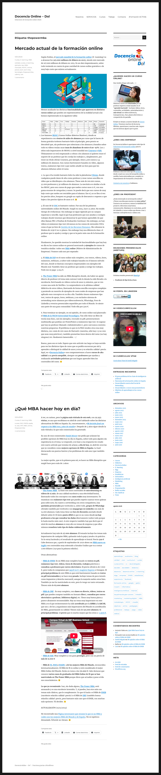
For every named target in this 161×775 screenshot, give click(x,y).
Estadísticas (119, 474)
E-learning (24, 60)
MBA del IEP (50, 258)
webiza (116, 613)
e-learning (30, 63)
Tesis (117, 495)
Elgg (116, 470)
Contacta (122, 17)
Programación (120, 488)
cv (126, 564)
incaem (117, 587)
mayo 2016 (119, 443)
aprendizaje (118, 556)
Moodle (117, 486)
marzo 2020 (119, 426)
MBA (67, 248)
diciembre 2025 (120, 408)
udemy (17, 74)
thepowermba (28, 72)
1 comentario (19, 77)
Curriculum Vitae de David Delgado (125, 361)
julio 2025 (118, 413)
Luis (116, 646)
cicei (123, 560)
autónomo (129, 556)
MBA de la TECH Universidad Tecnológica (61, 316)
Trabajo (111, 17)
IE (51, 665)
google (131, 583)
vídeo (140, 610)
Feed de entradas (121, 664)
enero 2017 (119, 436)
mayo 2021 (119, 422)
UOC (56, 206)
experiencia (118, 579)
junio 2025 (119, 415)
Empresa (118, 472)
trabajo (126, 610)
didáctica (135, 568)
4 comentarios (20, 431)
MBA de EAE (48, 656)
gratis (138, 583)
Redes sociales (120, 490)
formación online (120, 583)
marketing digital (130, 598)
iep (22, 65)
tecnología (18, 72)
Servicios (138, 172)
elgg (115, 575)
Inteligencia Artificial (122, 479)
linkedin (138, 594)
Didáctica (118, 463)
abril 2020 (118, 424)
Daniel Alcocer (72, 436)
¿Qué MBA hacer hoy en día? (47, 408)
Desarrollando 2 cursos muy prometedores (130, 388)
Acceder (118, 662)
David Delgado (120, 640)
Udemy (95, 175)
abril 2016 (118, 445)
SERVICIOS (91, 17)
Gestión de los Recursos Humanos (75, 227)
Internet (134, 591)
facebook (128, 579)
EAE (21, 423)
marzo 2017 (119, 433)
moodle (135, 602)
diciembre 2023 (120, 420)
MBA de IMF (48, 591)
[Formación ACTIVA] (137, 17)
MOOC (55, 135)
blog (136, 556)
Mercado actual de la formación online (59, 48)
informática (126, 587)
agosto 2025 (119, 410)
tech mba (27, 70)
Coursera (92, 151)
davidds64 (126, 568)
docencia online (128, 571)
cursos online (119, 564)
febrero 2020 (119, 429)
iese (18, 425)
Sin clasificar (119, 493)
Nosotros (79, 17)
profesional (118, 610)
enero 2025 (119, 417)
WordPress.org (120, 669)
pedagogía (133, 606)
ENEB (103, 692)
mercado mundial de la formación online (74, 57)
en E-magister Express (82, 570)
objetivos (117, 606)
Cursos (102, 17)
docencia (117, 571)
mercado (18, 67)
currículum (131, 560)
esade (30, 423)
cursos (23, 63)
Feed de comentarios (122, 667)
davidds (117, 568)
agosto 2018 (119, 431)
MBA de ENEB (49, 561)
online (29, 67)
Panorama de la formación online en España (130, 381)
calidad (17, 63)
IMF (84, 695)
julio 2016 (118, 438)
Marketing (118, 481)
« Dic (120, 539)
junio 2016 (118, 440)
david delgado (134, 564)
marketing (118, 598)
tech (21, 70)
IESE (55, 665)
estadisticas (139, 575)
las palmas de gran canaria (123, 594)
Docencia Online (57, 352)
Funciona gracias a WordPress (43, 765)
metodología (118, 602)
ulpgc (134, 610)
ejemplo (18, 65)
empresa (123, 575)
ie (15, 425)
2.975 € (102, 613)
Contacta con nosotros (121, 183)
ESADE (62, 665)
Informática (119, 477)
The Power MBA (50, 276)
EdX (100, 151)
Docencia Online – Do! (32, 16)
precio (17, 70)
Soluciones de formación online (124, 147)
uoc (22, 74)
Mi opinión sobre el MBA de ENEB (133, 644)
